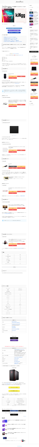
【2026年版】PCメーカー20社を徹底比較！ (14, 32)
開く (14, 25)
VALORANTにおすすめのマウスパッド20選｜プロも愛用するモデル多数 (34, 47)
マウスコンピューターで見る (14, 387)
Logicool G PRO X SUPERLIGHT (16, 322)
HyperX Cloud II (20, 248)
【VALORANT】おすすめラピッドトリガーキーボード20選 (10, 38)
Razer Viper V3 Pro (14, 321)
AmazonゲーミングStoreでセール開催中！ (14, 30)
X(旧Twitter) (14, 414)
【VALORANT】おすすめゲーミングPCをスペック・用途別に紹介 (11, 40)
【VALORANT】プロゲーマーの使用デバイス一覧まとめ (10, 39)
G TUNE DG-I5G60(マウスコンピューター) (19, 349)
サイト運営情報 (31, 103)
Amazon (13, 76)
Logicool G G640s (16, 358)
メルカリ (13, 245)
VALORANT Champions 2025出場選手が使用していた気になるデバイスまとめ (13, 41)
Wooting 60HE (13, 326)
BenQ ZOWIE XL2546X (17, 361)
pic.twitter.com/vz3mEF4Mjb (15, 53)
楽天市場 (21, 76)
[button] (22, 410)
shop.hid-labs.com (14, 135)
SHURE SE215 (16, 363)
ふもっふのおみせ (12, 166)
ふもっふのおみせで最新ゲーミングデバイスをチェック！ (14, 28)
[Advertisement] (14, 114)
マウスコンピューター (14, 382)
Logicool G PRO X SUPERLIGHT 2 (18, 357)
